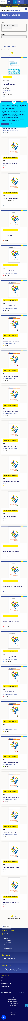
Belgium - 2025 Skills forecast (11, 727)
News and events (6, 983)
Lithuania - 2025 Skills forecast (11, 481)
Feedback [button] (26, 1005)
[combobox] (12, 30)
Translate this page (14, 10)
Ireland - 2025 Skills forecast (10, 446)
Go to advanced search (10, 46)
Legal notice (13, 1012)
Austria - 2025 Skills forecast (11, 163)
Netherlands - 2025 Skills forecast (12, 586)
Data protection (13, 1010)
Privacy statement (13, 1007)
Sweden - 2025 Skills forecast (11, 198)
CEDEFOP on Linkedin (13, 969)
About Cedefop (5, 986)
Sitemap (13, 1014)
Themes (3, 978)
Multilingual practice (13, 1001)
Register (22, 2)
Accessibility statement (13, 999)
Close (26, 9)
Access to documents (13, 1003)
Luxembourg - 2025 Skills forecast (12, 657)
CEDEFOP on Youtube (10, 969)
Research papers (6, 90)
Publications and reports (8, 981)
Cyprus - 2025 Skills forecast (10, 832)
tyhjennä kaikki (8, 43)
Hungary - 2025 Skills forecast (11, 551)
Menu (26, 1)
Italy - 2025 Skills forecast (10, 516)
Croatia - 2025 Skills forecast (11, 797)
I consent (5, 124)
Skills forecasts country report (10, 165)
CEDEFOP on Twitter (6, 969)
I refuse (13, 124)
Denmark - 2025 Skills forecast (11, 902)
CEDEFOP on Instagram (17, 969)
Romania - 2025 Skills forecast (11, 341)
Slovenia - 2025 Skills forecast (11, 271)
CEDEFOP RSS (21, 969)
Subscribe (6, 955)
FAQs (13, 997)
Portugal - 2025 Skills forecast (11, 622)
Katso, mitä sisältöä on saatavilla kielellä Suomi (10, 6)
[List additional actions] (12, 2)
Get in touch (7, 930)
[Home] (3, 2)
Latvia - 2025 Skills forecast (10, 692)
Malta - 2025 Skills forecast (10, 411)
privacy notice (15, 120)
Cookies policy (13, 1005)
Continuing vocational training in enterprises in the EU (12, 83)
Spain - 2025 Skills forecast (10, 236)
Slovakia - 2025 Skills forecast (11, 306)
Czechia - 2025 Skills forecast (11, 867)
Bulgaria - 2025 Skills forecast (11, 762)
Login (18, 2)
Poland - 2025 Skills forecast (10, 376)
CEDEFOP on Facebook (3, 969)
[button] (3, 1017)
